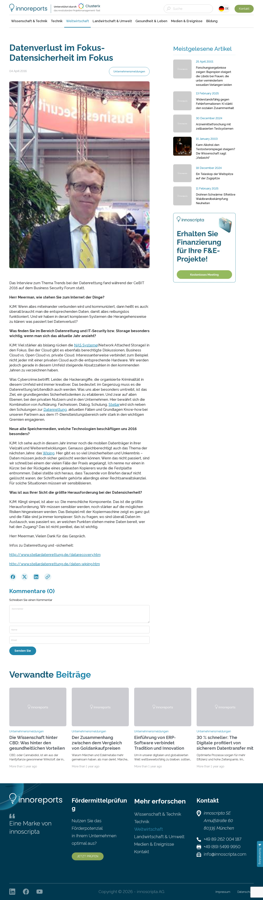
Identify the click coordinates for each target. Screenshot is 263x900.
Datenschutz (245, 892)
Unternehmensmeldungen (129, 71)
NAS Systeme (86, 345)
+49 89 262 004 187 (222, 839)
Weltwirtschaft (148, 829)
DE (226, 8)
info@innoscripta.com (225, 854)
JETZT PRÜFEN (87, 856)
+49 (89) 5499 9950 (222, 846)
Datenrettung (55, 409)
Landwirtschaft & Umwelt (159, 836)
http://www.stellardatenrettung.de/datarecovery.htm (55, 555)
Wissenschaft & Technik (157, 814)
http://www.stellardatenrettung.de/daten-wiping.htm (54, 564)
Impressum (223, 892)
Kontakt (244, 8)
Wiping (48, 453)
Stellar (114, 404)
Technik (141, 821)
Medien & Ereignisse (154, 844)
